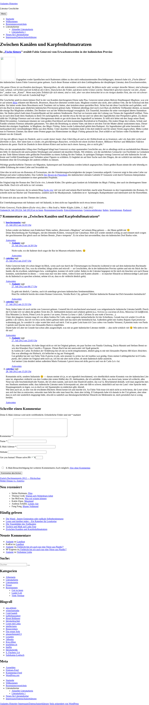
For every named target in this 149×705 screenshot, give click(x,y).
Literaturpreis (12, 582)
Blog (15, 102)
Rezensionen (50, 210)
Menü (3, 14)
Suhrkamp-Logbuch (15, 655)
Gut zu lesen (37, 210)
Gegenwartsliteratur (93, 210)
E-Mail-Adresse (8, 446)
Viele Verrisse (18, 595)
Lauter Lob (17, 593)
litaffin (9, 647)
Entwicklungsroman (73, 210)
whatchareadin (12, 610)
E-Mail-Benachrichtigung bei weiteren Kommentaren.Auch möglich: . (48, 468)
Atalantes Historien (9, 3)
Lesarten (10, 637)
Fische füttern (13, 51)
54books (10, 639)
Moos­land (28, 501)
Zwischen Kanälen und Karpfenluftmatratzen (26, 529)
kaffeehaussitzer (13, 616)
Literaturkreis (12, 580)
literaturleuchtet (13, 621)
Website (3, 452)
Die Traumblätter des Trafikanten (21, 524)
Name (3, 441)
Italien (105, 210)
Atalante (4, 210)
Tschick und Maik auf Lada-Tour (21, 526)
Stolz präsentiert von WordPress (64, 703)
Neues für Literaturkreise (17, 34)
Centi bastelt (11, 613)
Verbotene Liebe (24, 552)
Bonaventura (12, 629)
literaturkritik (12, 650)
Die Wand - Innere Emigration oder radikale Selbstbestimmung (34, 518)
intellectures (11, 626)
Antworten (11, 240)
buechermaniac (13, 222)
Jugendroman (116, 210)
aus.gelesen (11, 608)
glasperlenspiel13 (14, 634)
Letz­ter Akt (33, 503)
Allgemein (10, 577)
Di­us (30, 493)
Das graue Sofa (13, 631)
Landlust (21, 541)
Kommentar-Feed (14, 672)
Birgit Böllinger (13, 618)
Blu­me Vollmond (30, 506)
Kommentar (6, 436)
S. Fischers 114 (13, 652)
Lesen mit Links (13, 623)
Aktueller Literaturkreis (22, 29)
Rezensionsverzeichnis (16, 24)
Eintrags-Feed (12, 670)
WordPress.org (12, 675)
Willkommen (12, 21)
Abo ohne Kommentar (80, 468)
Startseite (10, 19)
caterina (10, 258)
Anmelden (10, 667)
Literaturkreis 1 (19, 32)
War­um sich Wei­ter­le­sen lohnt (39, 496)
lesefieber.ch (11, 644)
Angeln (59, 210)
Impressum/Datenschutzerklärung (21, 37)
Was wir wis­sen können (36, 498)
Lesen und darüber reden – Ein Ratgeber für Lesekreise (31, 521)
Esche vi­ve (48, 190)
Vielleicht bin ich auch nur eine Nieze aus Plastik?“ (40, 547)
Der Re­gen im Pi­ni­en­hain (55, 175)
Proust (9, 585)
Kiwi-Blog (11, 642)
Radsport (127, 210)
